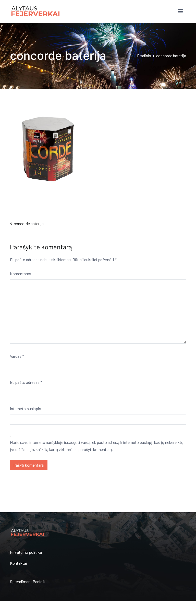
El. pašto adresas (26, 382)
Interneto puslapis (25, 408)
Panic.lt (39, 581)
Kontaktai (18, 563)
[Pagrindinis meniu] (180, 11)
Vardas (17, 356)
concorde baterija (29, 223)
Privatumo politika (26, 552)
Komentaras (20, 273)
